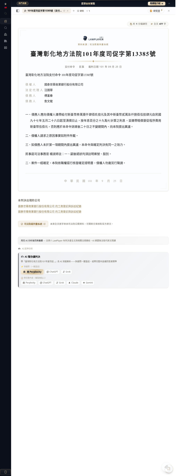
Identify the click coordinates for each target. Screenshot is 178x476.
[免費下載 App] (5, 472)
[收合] (17, 10)
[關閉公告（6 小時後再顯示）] (169, 3)
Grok (68, 271)
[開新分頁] (74, 11)
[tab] (46, 10)
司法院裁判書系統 (33, 223)
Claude (74, 282)
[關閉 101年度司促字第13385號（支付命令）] (67, 10)
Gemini (89, 282)
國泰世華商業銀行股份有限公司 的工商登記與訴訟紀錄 (49, 206)
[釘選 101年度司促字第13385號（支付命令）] (64, 10)
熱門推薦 (23, 3)
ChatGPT (54, 271)
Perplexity (30, 282)
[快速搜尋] (5, 13)
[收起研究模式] (168, 10)
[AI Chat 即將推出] (166, 467)
